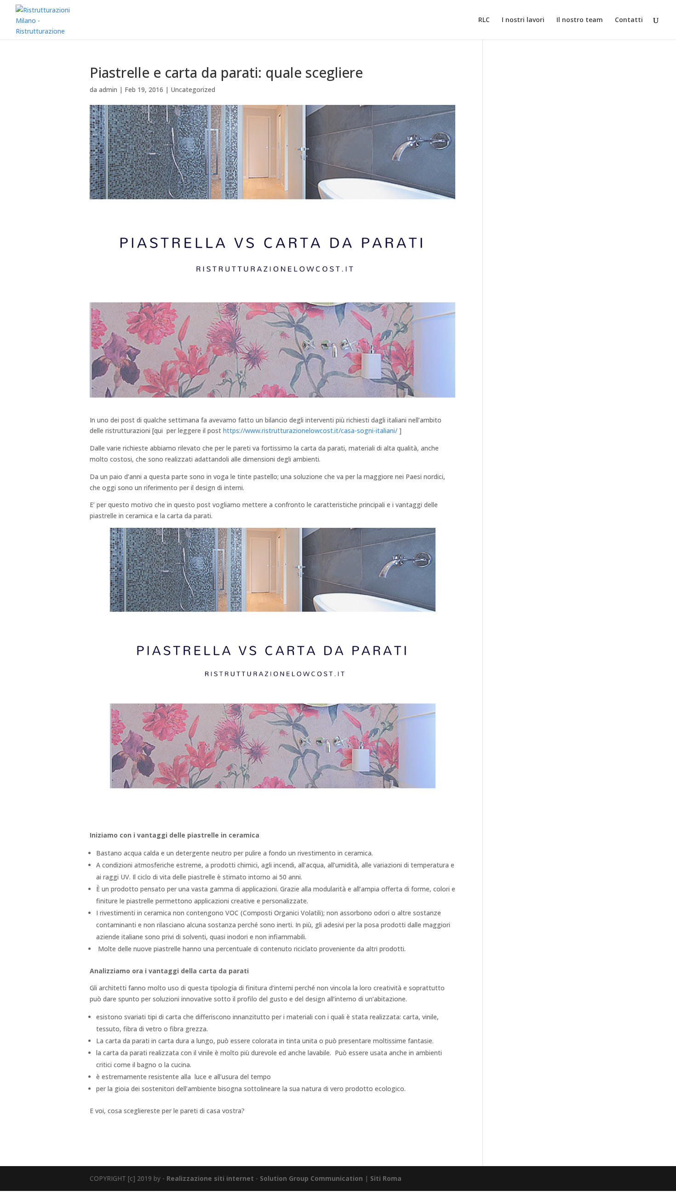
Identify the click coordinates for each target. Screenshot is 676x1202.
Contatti (629, 20)
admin (108, 89)
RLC (484, 20)
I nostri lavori (523, 20)
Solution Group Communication (311, 1178)
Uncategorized (193, 89)
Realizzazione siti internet (210, 1178)
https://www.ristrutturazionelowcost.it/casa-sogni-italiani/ (310, 430)
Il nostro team (579, 20)
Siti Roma (385, 1178)
